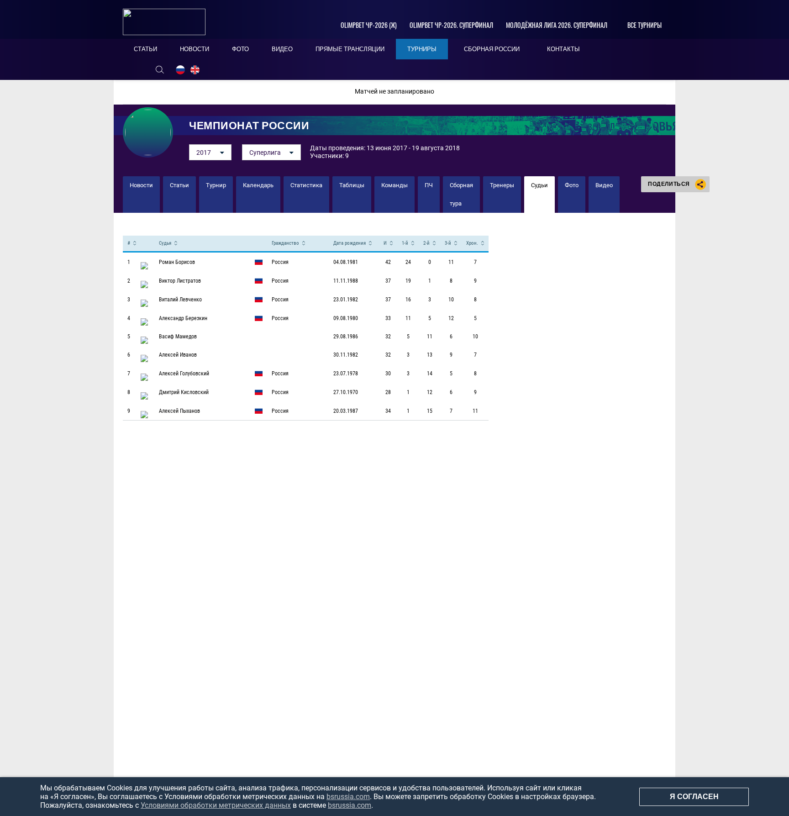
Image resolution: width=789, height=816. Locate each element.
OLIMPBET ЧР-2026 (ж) (369, 25)
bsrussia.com (348, 796)
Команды (394, 185)
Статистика (306, 185)
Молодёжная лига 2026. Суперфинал (556, 25)
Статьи (179, 185)
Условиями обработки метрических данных (216, 805)
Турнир (216, 185)
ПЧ (429, 185)
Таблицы (351, 185)
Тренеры (502, 185)
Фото (572, 185)
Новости (141, 185)
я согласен (694, 796)
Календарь (258, 185)
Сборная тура (461, 194)
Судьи (539, 185)
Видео (604, 185)
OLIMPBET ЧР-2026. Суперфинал (451, 25)
